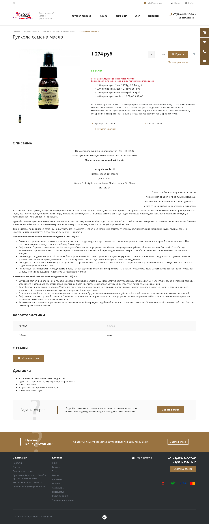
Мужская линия (60, 495)
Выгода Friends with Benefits (27, 482)
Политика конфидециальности (29, 486)
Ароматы (57, 479)
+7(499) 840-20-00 (183, 14)
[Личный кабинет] (204, 60)
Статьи (16, 467)
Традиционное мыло (63, 500)
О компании (20, 457)
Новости (17, 462)
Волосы (56, 467)
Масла (55, 475)
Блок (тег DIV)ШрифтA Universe (23, 16)
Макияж (56, 483)
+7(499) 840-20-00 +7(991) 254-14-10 (184, 460)
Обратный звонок (183, 468)
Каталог (57, 457)
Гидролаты (58, 491)
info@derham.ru (155, 3)
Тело (54, 471)
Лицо (54, 462)
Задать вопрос (170, 409)
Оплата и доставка (23, 471)
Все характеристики (105, 128)
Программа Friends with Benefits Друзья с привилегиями (29, 477)
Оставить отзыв (30, 358)
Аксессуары (58, 487)
